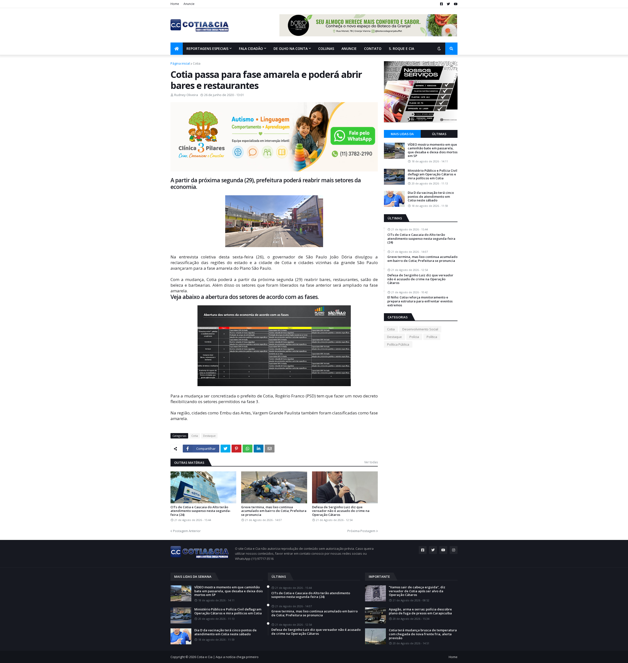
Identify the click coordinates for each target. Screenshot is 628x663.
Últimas (439, 134)
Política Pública (398, 344)
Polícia (414, 337)
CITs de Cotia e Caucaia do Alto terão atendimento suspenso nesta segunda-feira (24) (200, 511)
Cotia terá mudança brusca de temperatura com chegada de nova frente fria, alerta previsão (423, 634)
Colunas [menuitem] (326, 48)
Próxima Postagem (361, 531)
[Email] (270, 448)
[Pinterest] (236, 448)
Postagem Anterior (187, 531)
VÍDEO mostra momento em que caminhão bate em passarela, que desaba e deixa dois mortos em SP (433, 150)
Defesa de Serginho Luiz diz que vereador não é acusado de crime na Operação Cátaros (340, 511)
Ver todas (371, 462)
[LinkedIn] (258, 448)
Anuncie (189, 4)
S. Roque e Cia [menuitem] (401, 48)
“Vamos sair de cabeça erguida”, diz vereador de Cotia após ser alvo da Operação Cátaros (417, 591)
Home (174, 4)
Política (432, 337)
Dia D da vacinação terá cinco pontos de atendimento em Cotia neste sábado (431, 196)
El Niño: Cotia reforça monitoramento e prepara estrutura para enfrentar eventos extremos (420, 301)
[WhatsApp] (247, 448)
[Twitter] (225, 448)
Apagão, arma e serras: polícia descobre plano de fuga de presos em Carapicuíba (420, 611)
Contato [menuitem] (372, 48)
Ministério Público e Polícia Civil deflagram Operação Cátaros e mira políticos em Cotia (432, 174)
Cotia (196, 63)
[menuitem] (176, 48)
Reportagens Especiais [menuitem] (207, 48)
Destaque (209, 435)
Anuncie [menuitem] (349, 48)
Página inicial (180, 63)
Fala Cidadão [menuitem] (251, 48)
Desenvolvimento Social (420, 329)
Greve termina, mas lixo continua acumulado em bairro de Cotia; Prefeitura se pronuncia (273, 511)
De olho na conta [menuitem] (291, 48)
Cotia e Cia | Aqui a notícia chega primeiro (228, 657)
